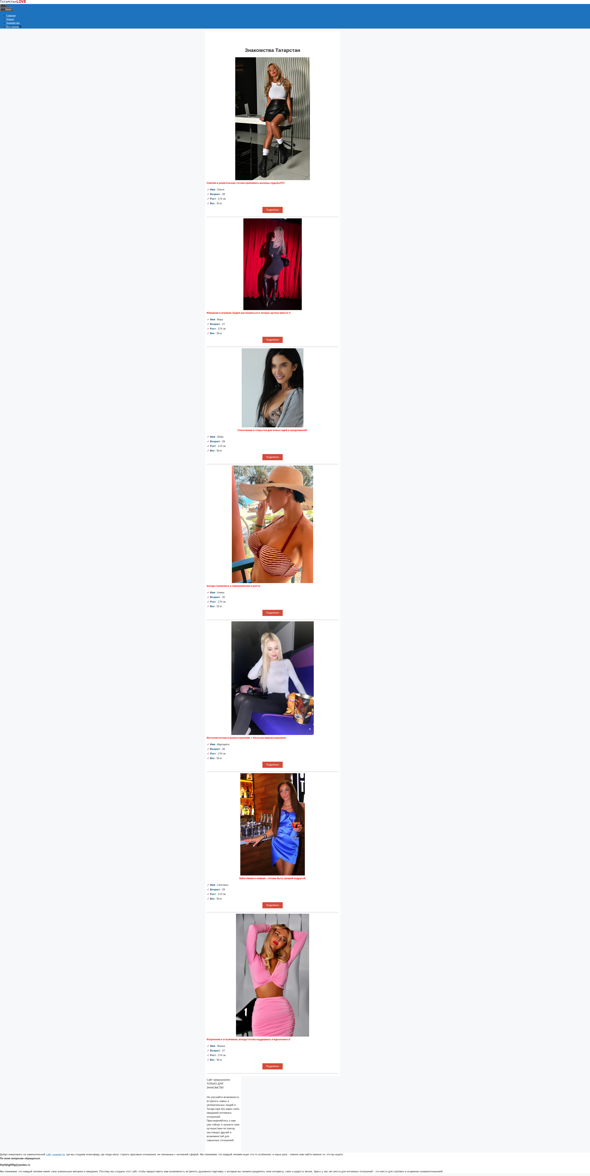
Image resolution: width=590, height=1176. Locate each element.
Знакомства (13, 23)
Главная (11, 15)
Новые (10, 19)
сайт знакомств (55, 1154)
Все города (12, 26)
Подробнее (272, 210)
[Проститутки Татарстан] (13, 2)
